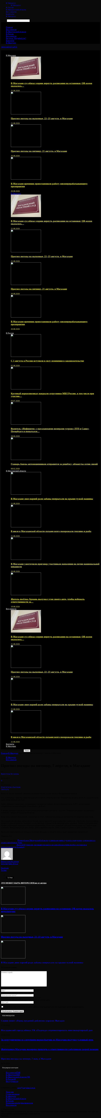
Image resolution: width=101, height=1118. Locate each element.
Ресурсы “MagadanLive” (16, 38)
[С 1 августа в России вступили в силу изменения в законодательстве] (26, 356)
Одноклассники (12, 1094)
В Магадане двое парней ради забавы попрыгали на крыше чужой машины (52, 498)
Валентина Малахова (10, 774)
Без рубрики (12, 1081)
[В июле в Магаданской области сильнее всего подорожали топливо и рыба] (26, 527)
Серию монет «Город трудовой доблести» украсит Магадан (32, 1020)
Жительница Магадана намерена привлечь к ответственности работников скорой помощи (49, 1049)
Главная (9, 27)
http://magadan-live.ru (9, 864)
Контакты (10, 14)
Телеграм (10, 1092)
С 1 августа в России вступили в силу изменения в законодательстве (47, 361)
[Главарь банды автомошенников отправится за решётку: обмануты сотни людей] (26, 459)
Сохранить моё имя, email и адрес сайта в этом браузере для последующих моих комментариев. (44, 1007)
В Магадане (11, 3)
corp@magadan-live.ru (26, 1088)
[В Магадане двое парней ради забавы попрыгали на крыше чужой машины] (26, 494)
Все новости (11, 12)
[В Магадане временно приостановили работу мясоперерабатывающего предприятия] (26, 179)
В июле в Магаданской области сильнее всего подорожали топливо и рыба (51, 531)
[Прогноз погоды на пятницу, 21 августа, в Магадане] (26, 146)
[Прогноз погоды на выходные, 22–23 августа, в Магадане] (26, 114)
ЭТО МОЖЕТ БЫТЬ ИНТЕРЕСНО (17, 883)
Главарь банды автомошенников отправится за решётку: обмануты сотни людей (54, 464)
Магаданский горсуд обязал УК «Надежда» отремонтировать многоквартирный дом (47, 1030)
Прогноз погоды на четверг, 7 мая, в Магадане (26, 1058)
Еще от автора (39, 883)
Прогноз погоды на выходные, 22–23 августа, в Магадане (42, 118)
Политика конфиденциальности (19, 1103)
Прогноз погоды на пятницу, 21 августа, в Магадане (39, 151)
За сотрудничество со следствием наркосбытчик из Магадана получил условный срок (47, 1039)
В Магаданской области (16, 10)
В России (10, 7)
